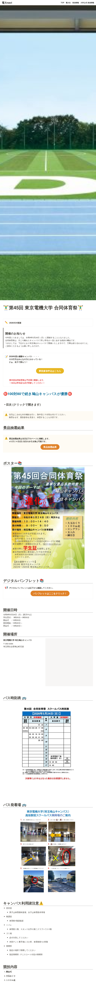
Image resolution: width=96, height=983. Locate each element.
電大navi (7, 2)
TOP (62, 2)
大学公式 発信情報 (87, 2)
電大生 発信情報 (72, 2)
